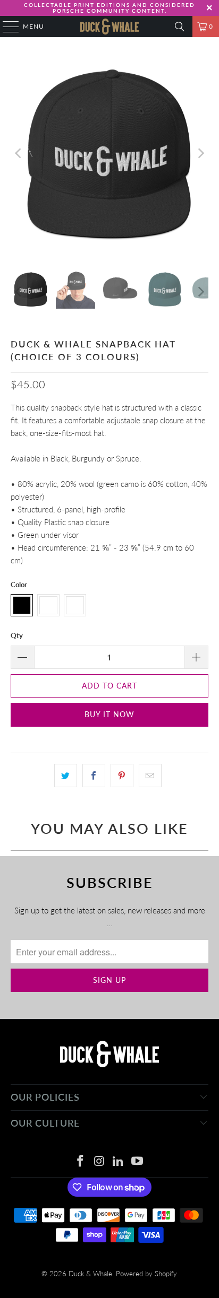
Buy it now (109, 714)
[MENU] (5, 26)
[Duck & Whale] (109, 26)
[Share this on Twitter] (65, 775)
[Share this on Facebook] (93, 775)
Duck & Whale (90, 1273)
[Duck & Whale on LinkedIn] (119, 1161)
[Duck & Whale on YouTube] (138, 1161)
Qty (17, 635)
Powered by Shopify (146, 1273)
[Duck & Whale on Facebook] (81, 1161)
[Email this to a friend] (150, 775)
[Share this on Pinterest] (122, 775)
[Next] (200, 153)
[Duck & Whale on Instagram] (99, 1161)
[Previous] (18, 153)
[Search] (180, 26)
